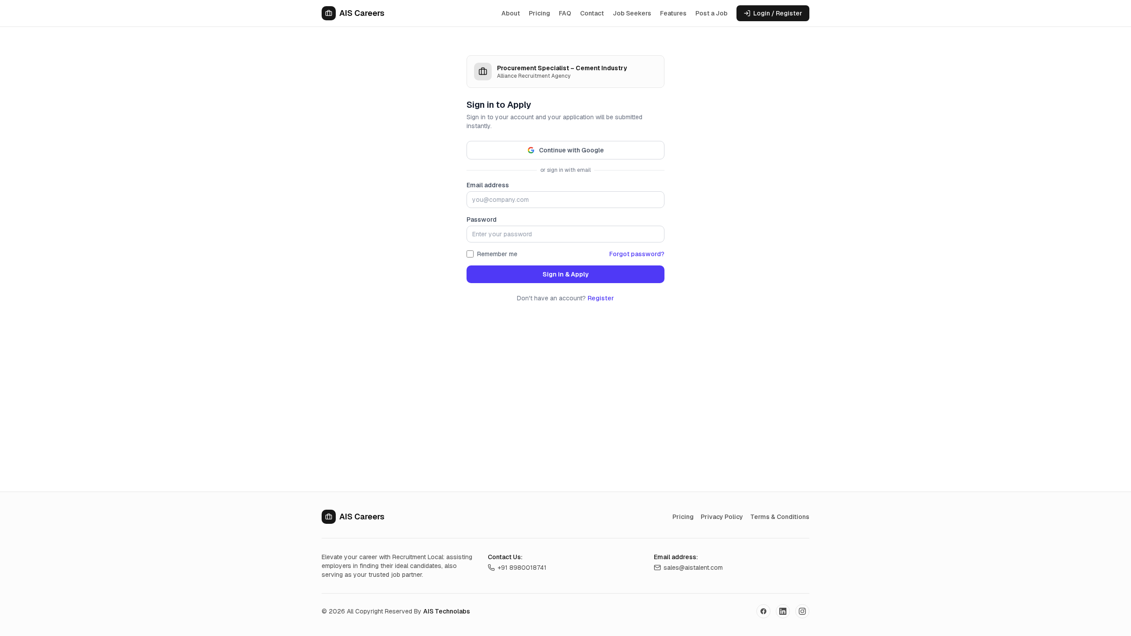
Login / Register (777, 13)
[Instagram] (802, 611)
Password (482, 219)
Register (601, 298)
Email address (488, 185)
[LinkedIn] (783, 611)
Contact (592, 13)
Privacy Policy (722, 517)
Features (673, 13)
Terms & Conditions (779, 517)
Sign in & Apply (565, 274)
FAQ (565, 13)
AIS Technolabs (446, 611)
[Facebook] (763, 611)
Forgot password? (636, 254)
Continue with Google (571, 150)
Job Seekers (632, 13)
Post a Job (711, 13)
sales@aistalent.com (693, 568)
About (510, 13)
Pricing (539, 13)
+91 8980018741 (522, 568)
